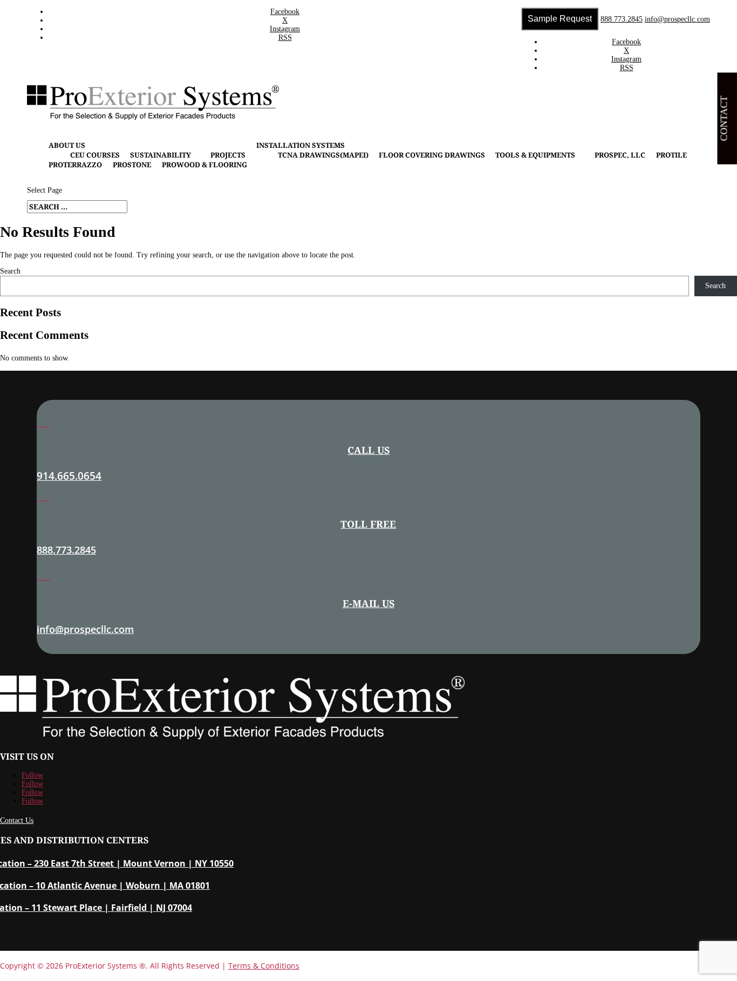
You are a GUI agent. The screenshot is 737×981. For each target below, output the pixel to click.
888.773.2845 (621, 19)
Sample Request (560, 18)
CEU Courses (95, 155)
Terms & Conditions (263, 965)
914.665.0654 (69, 476)
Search (10, 271)
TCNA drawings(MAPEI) (323, 155)
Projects (227, 155)
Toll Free (368, 523)
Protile (671, 155)
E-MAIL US (368, 603)
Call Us (368, 450)
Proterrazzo (75, 164)
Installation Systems (300, 145)
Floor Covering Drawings (432, 155)
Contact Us (16, 820)
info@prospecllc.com (85, 629)
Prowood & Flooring (204, 164)
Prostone (132, 164)
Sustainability (160, 155)
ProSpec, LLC (620, 155)
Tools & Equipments (535, 155)
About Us (67, 145)
